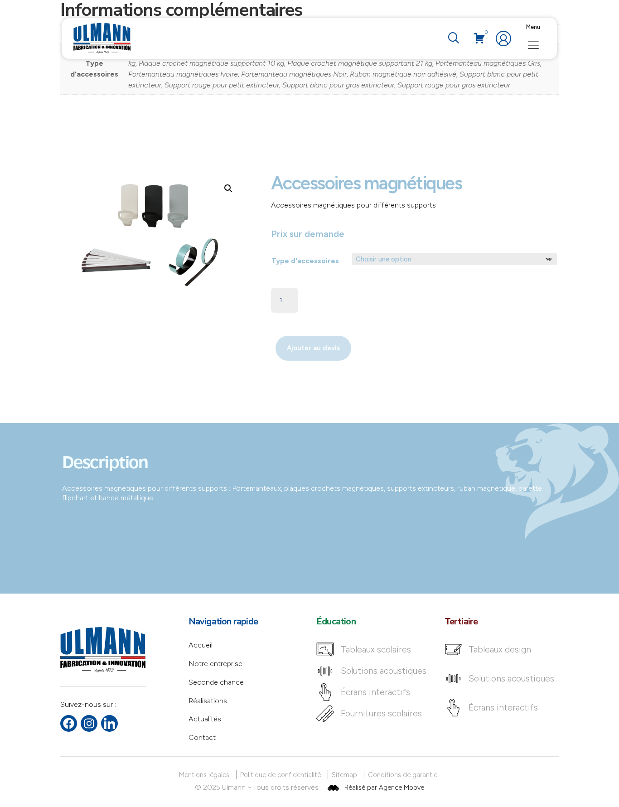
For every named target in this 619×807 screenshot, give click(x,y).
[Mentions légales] (206, 775)
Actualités (205, 719)
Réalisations (208, 700)
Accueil (201, 645)
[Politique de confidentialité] (282, 775)
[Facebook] (68, 723)
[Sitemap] (346, 775)
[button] (453, 38)
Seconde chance (216, 682)
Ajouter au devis (313, 348)
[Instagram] (89, 723)
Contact (202, 737)
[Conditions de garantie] (404, 775)
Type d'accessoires (305, 260)
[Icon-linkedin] (109, 723)
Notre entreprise (215, 663)
